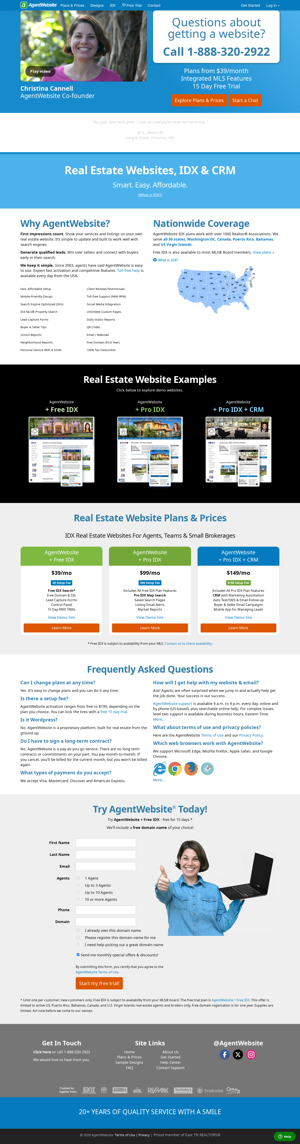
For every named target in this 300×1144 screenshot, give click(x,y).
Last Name (60, 854)
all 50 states (174, 239)
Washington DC (201, 239)
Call (216, 51)
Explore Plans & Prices (199, 100)
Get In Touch (61, 1043)
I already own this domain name (113, 930)
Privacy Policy (250, 735)
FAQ (129, 1067)
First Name (59, 842)
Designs (97, 5)
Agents (63, 878)
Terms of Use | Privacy (132, 1135)
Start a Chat (245, 100)
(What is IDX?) (150, 194)
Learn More (61, 627)
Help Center (170, 1062)
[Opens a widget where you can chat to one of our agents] (284, 1137)
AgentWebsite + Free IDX (231, 1000)
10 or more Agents (101, 899)
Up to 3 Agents (98, 885)
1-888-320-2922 (77, 1051)
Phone (64, 909)
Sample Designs (129, 1062)
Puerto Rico (243, 239)
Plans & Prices (72, 5)
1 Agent (91, 878)
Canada (224, 239)
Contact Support (170, 1067)
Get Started (250, 5)
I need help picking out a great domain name (124, 944)
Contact (154, 5)
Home (129, 1051)
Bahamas (264, 239)
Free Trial (134, 5)
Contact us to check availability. (188, 643)
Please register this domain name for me (120, 937)
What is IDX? (167, 260)
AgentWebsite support (172, 703)
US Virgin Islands (176, 244)
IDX (113, 5)
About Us (170, 1051)
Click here (42, 1051)
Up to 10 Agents (99, 892)
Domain (62, 921)
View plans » (263, 252)
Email (65, 866)
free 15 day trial (113, 711)
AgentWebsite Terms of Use (97, 972)
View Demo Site (61, 617)
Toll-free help (128, 270)
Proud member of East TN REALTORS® (187, 1134)
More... (159, 719)
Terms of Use (212, 735)
